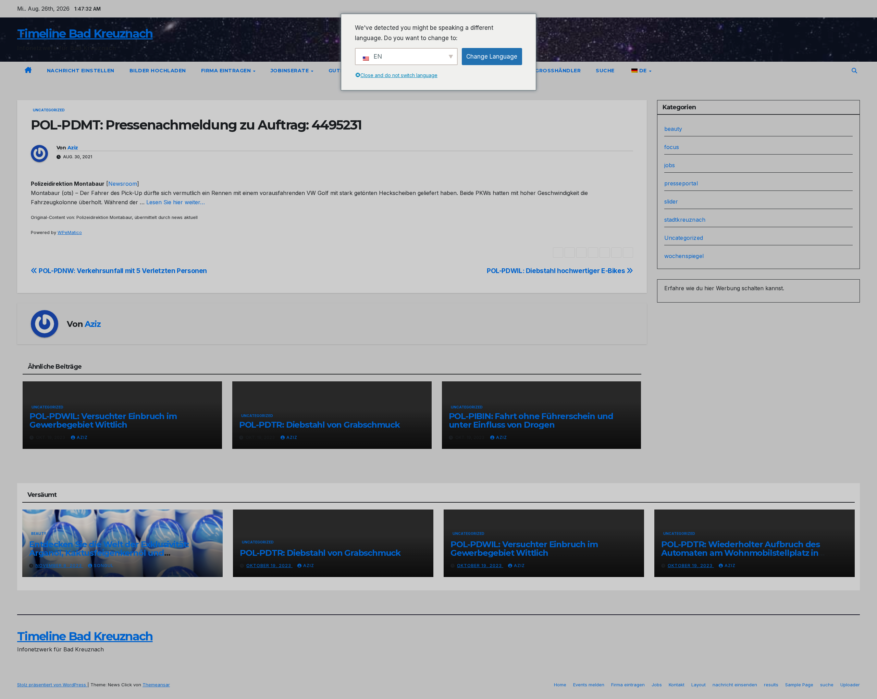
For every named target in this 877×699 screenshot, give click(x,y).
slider (671, 201)
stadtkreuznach (685, 219)
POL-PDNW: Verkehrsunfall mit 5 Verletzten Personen (122, 271)
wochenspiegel (684, 256)
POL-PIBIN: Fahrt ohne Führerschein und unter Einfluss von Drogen (531, 420)
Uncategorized (49, 110)
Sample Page (799, 684)
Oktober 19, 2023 (269, 565)
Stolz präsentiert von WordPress (52, 684)
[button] (854, 70)
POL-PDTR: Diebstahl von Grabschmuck (319, 425)
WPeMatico (70, 232)
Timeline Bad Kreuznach (85, 33)
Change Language (491, 56)
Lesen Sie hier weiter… (175, 202)
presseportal (681, 183)
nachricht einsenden (735, 684)
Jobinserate (290, 71)
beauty (673, 128)
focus (671, 147)
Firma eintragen (226, 71)
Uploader (850, 684)
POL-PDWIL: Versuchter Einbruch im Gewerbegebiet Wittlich (102, 420)
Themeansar (156, 684)
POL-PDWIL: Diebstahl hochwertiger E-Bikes (557, 271)
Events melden (588, 684)
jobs (669, 165)
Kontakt (676, 684)
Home (560, 684)
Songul (104, 565)
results (771, 684)
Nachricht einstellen (80, 71)
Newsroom (122, 183)
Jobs (657, 684)
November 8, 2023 (59, 565)
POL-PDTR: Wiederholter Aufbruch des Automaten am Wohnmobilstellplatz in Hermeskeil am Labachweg (740, 552)
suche (605, 71)
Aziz (72, 148)
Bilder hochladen (157, 71)
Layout (698, 684)
